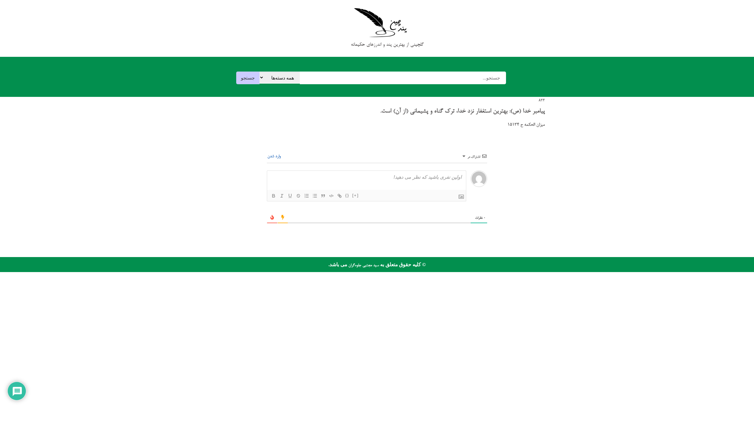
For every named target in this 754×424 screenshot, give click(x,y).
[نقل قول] (323, 195)
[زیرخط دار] (290, 195)
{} (347, 195)
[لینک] (339, 195)
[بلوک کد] (331, 195)
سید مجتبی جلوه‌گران (363, 265)
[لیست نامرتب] (315, 195)
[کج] (282, 195)
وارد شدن (274, 156)
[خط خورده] (298, 195)
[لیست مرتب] (306, 195)
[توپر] (273, 195)
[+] (355, 195)
